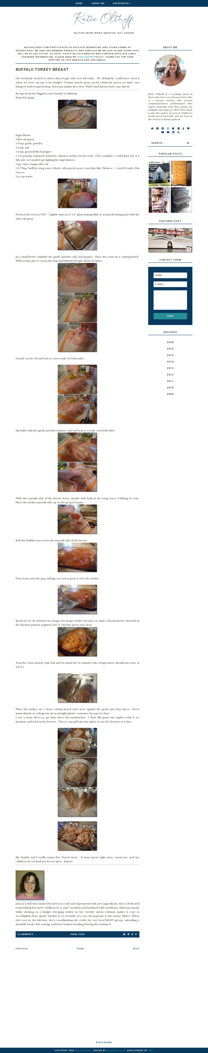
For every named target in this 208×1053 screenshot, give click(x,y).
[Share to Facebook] (124, 934)
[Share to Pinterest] (136, 934)
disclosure (85, 57)
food (81, 934)
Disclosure (104, 1042)
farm (73, 934)
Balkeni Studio (116, 1050)
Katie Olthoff (83, 1050)
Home (79, 3)
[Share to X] (128, 934)
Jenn (31, 97)
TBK (150, 1050)
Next (136, 949)
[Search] (188, 143)
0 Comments (25, 934)
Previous (22, 949)
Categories (121, 3)
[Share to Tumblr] (132, 934)
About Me (98, 3)
